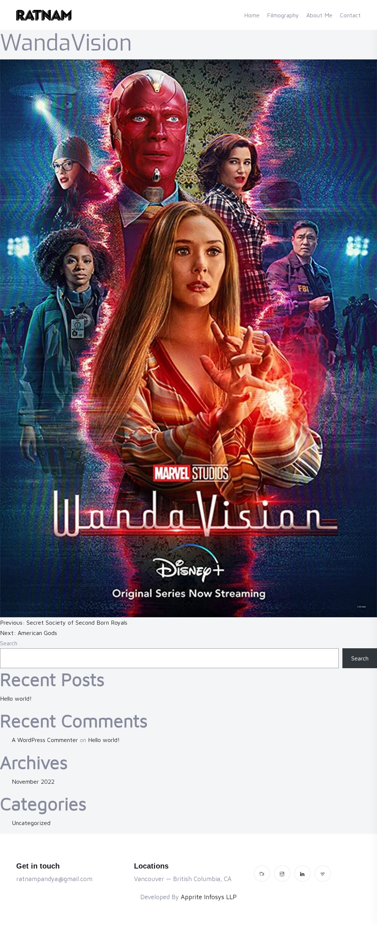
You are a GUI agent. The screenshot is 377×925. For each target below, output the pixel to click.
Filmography (283, 15)
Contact (350, 15)
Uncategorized (31, 822)
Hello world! (16, 698)
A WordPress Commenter (45, 739)
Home (252, 15)
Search (8, 643)
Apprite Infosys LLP (209, 897)
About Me (319, 15)
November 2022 (33, 781)
